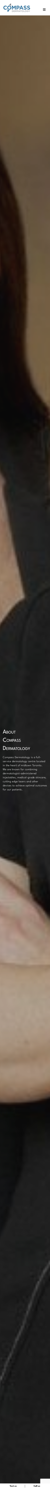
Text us (13, 1486)
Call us (37, 1486)
